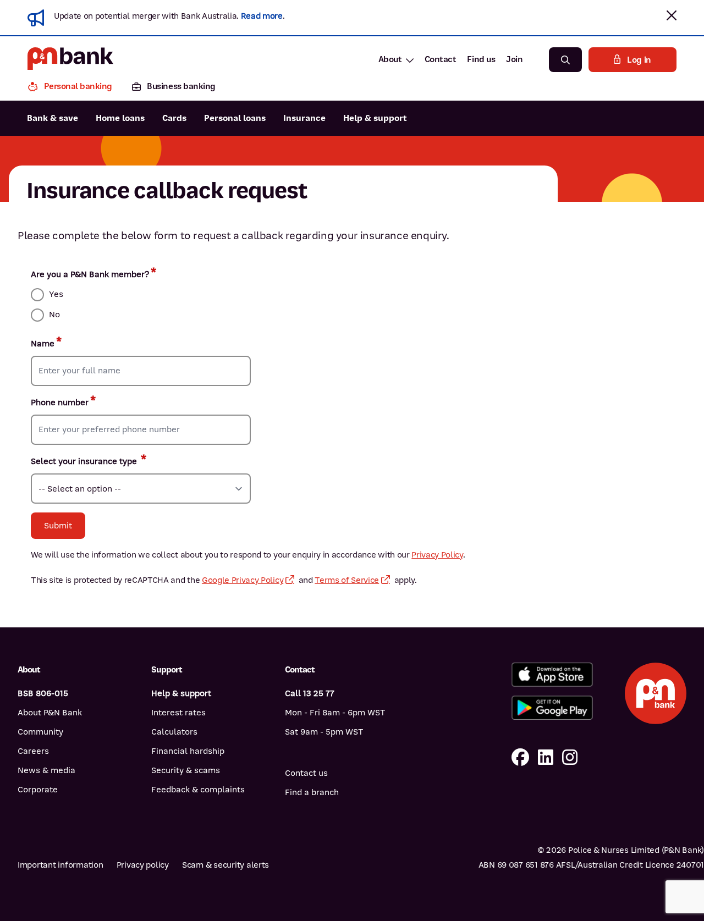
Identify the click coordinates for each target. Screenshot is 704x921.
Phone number (60, 402)
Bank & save (52, 118)
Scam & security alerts (225, 864)
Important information (60, 864)
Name (42, 343)
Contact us (306, 773)
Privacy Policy (437, 554)
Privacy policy (143, 864)
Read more (262, 15)
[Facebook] (520, 758)
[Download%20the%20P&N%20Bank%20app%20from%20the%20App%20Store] (552, 675)
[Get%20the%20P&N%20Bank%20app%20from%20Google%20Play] (552, 708)
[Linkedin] (545, 758)
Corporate (38, 789)
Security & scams (185, 770)
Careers (33, 751)
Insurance (304, 118)
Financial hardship (187, 751)
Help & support (375, 118)
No (54, 314)
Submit (58, 525)
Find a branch (312, 792)
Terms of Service (347, 580)
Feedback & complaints (198, 789)
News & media (46, 770)
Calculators (174, 731)
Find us (481, 59)
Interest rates (178, 712)
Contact (441, 59)
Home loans (120, 118)
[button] (671, 15)
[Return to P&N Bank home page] (70, 59)
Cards (174, 118)
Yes (56, 294)
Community (40, 731)
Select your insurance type (85, 461)
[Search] (565, 59)
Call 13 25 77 (309, 693)
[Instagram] (570, 758)
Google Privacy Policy (242, 580)
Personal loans (235, 118)
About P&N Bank (50, 712)
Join (514, 59)
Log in (639, 59)
